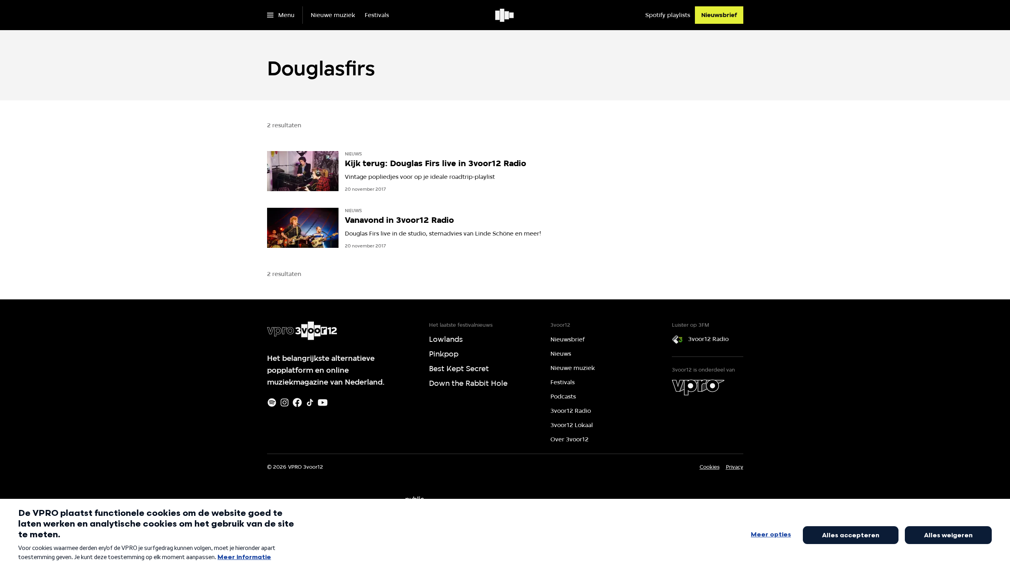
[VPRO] (698, 387)
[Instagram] (284, 402)
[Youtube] (322, 402)
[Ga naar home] (505, 15)
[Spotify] (272, 402)
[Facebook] (297, 402)
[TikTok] (310, 402)
